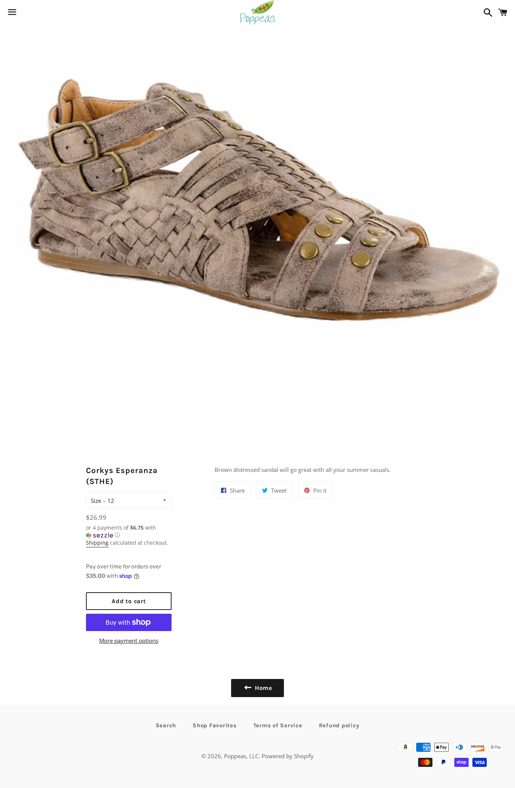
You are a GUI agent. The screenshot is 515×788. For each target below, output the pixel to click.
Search (166, 725)
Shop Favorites (215, 725)
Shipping (97, 542)
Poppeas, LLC (241, 756)
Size (96, 500)
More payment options (128, 640)
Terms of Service (277, 725)
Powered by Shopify (288, 756)
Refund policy (339, 725)
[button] (129, 531)
